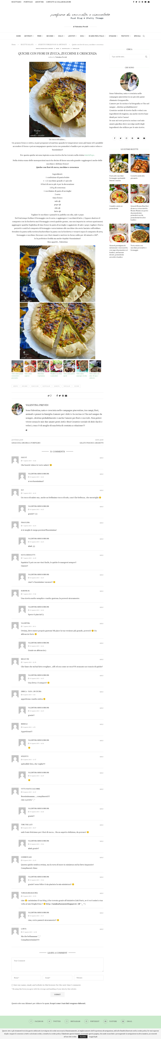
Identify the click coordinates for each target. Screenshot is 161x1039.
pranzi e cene (35, 386)
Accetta (83, 1036)
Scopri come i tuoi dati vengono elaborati (67, 1003)
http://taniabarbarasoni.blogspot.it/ (61, 904)
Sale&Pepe (89, 155)
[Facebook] (133, 2)
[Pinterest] (142, 2)
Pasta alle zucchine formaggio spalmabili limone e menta (117, 178)
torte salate (67, 386)
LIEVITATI (71, 36)
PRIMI (39, 36)
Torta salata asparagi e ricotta (81, 375)
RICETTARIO (16, 2)
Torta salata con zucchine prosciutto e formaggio (139, 247)
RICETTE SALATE (27, 44)
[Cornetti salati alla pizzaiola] (140, 163)
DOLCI (60, 36)
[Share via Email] (66, 395)
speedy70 (24, 756)
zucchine (76, 386)
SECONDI (49, 36)
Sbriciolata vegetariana (41, 375)
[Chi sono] (129, 81)
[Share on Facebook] (57, 395)
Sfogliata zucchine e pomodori (56, 375)
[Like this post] (52, 395)
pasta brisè (24, 386)
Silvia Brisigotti (28, 555)
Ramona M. (25, 591)
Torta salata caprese (28, 375)
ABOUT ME (39, 2)
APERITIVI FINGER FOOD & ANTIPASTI (52, 44)
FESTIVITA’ (125, 36)
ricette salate (46, 386)
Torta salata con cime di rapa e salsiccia (94, 376)
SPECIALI (137, 36)
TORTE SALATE (76, 48)
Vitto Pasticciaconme (30, 789)
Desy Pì (24, 457)
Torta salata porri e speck (69, 375)
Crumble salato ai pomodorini (115, 207)
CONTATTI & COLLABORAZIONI (58, 2)
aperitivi (15, 386)
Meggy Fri (25, 659)
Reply (101, 458)
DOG (82, 36)
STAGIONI (112, 36)
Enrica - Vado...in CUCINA (31, 691)
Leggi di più (93, 1036)
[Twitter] (136, 2)
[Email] (148, 2)
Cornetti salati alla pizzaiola (137, 177)
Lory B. (24, 929)
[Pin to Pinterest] (63, 395)
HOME (18, 36)
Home (14, 44)
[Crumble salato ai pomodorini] (118, 193)
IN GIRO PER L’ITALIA (96, 36)
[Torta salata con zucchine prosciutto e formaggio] (140, 233)
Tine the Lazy (27, 825)
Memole (24, 724)
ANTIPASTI (28, 36)
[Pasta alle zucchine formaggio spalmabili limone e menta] (118, 163)
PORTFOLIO (28, 2)
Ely (22, 490)
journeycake (26, 857)
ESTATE (57, 48)
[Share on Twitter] (60, 395)
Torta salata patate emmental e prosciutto (17, 376)
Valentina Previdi (61, 57)
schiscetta (57, 386)
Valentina (25, 623)
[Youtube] (145, 2)
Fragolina (25, 522)
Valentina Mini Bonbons (38, 474)
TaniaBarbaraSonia (29, 893)
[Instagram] (139, 2)
